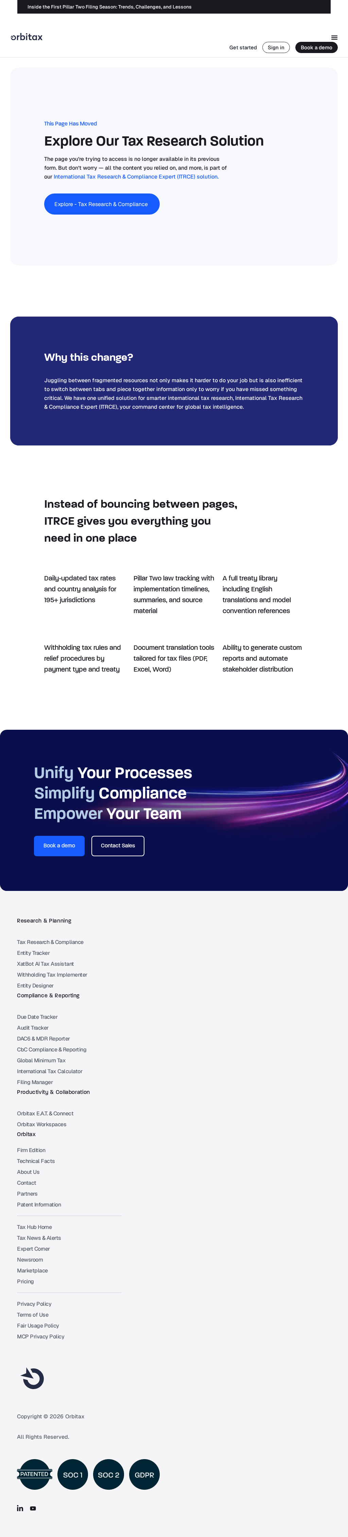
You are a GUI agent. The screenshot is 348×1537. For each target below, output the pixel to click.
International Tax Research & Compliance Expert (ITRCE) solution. (136, 176)
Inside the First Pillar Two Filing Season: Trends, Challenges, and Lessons (110, 7)
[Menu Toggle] (334, 37)
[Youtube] (33, 1508)
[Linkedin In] (20, 1508)
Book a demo (316, 47)
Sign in (276, 47)
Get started (243, 47)
